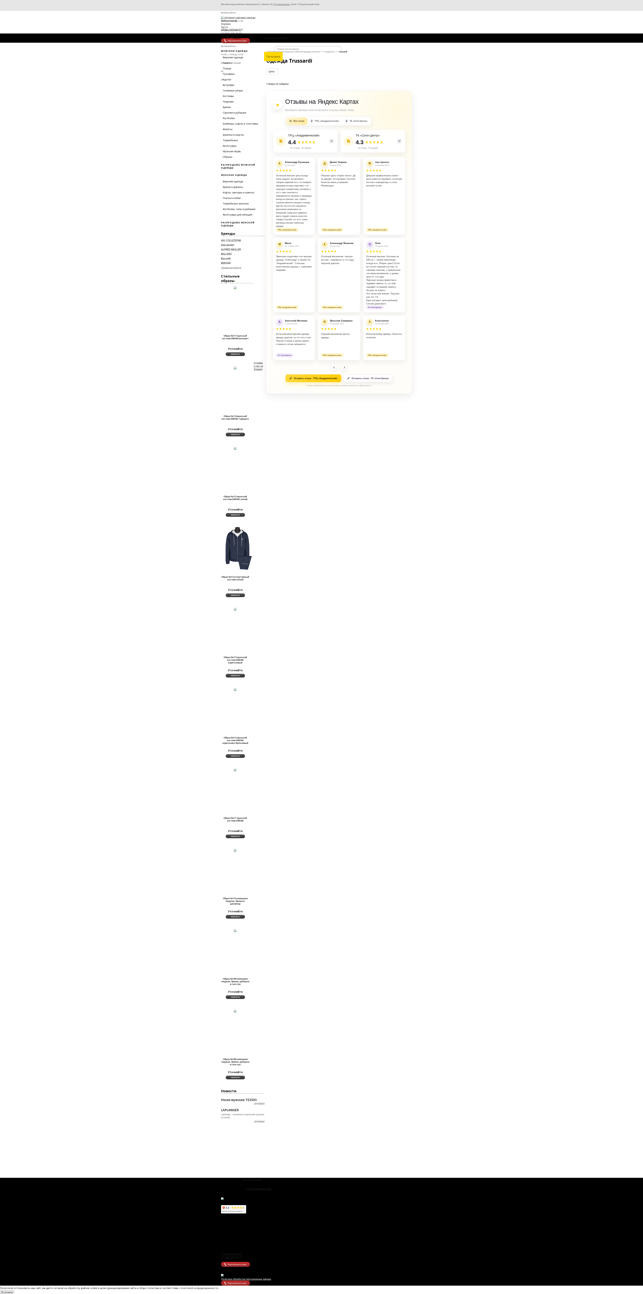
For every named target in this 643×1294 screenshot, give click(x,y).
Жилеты (227, 129)
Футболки (229, 118)
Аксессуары (229, 145)
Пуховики (228, 74)
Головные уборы (233, 90)
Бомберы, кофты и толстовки (240, 123)
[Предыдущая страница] (334, 367)
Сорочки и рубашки (234, 112)
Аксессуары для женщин (237, 214)
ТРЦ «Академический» (258, 1189)
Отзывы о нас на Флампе (258, 366)
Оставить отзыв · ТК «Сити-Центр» (370, 378)
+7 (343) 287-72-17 (231, 1257)
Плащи (227, 68)
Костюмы (228, 96)
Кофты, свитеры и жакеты (238, 192)
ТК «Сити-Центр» (281, 4)
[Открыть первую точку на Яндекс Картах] (332, 141)
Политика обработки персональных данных (246, 1279)
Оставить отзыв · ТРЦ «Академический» (316, 378)
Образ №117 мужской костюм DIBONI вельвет (235, 337)
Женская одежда (234, 174)
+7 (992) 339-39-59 (231, 1253)
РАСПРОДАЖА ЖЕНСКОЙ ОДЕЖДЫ (238, 224)
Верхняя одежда (233, 57)
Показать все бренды (231, 267)
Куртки (227, 79)
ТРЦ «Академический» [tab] (327, 121)
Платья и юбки (232, 198)
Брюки (227, 107)
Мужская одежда (234, 50)
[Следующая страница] (344, 367)
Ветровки (228, 85)
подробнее (259, 1103)
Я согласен (7, 1292)
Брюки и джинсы (233, 187)
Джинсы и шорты (233, 134)
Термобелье (230, 140)
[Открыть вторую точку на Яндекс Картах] (399, 141)
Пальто (227, 62)
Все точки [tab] (299, 121)
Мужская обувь (232, 151)
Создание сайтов (10, 1288)
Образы (227, 156)
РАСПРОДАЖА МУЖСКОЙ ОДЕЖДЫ (238, 166)
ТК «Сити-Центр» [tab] (358, 121)
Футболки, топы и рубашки (239, 209)
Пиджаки (228, 101)
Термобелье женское (236, 203)
